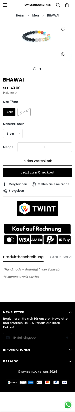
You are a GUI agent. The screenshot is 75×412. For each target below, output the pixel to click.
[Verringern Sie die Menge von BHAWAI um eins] (22, 147)
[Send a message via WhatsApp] (68, 405)
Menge (8, 147)
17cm (9, 112)
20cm (24, 112)
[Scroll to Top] (67, 390)
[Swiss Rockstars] (37, 5)
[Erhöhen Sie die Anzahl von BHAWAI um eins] (67, 147)
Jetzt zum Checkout (37, 172)
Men (35, 15)
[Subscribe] (67, 337)
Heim (20, 15)
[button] (67, 5)
